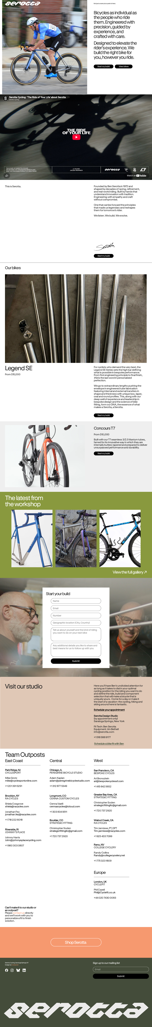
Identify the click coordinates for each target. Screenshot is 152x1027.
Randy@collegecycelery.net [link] (109, 855)
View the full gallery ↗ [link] (130, 572)
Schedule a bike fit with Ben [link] (109, 743)
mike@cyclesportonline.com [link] (21, 780)
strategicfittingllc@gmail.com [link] (110, 805)
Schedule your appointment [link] (109, 709)
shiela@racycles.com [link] (17, 806)
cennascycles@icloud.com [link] (65, 806)
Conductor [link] (15, 965)
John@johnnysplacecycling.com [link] (23, 840)
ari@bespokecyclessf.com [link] (109, 781)
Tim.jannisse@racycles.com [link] (109, 830)
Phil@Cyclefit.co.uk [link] (104, 892)
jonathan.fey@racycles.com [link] (20, 814)
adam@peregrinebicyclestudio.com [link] (70, 780)
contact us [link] (19, 912)
